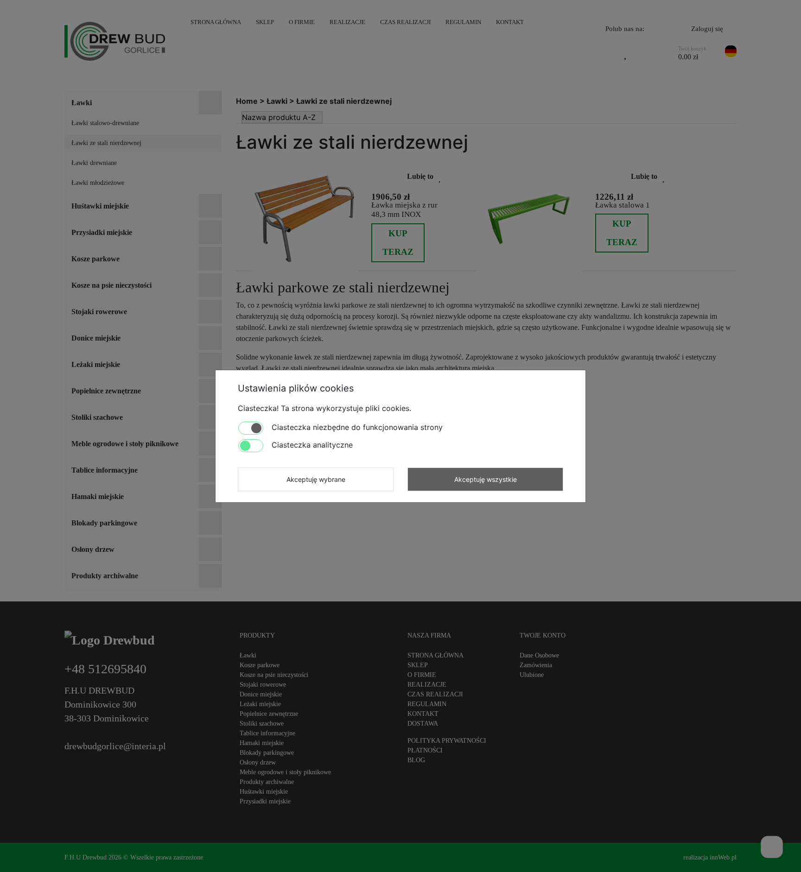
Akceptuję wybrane (315, 479)
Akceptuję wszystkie (485, 479)
